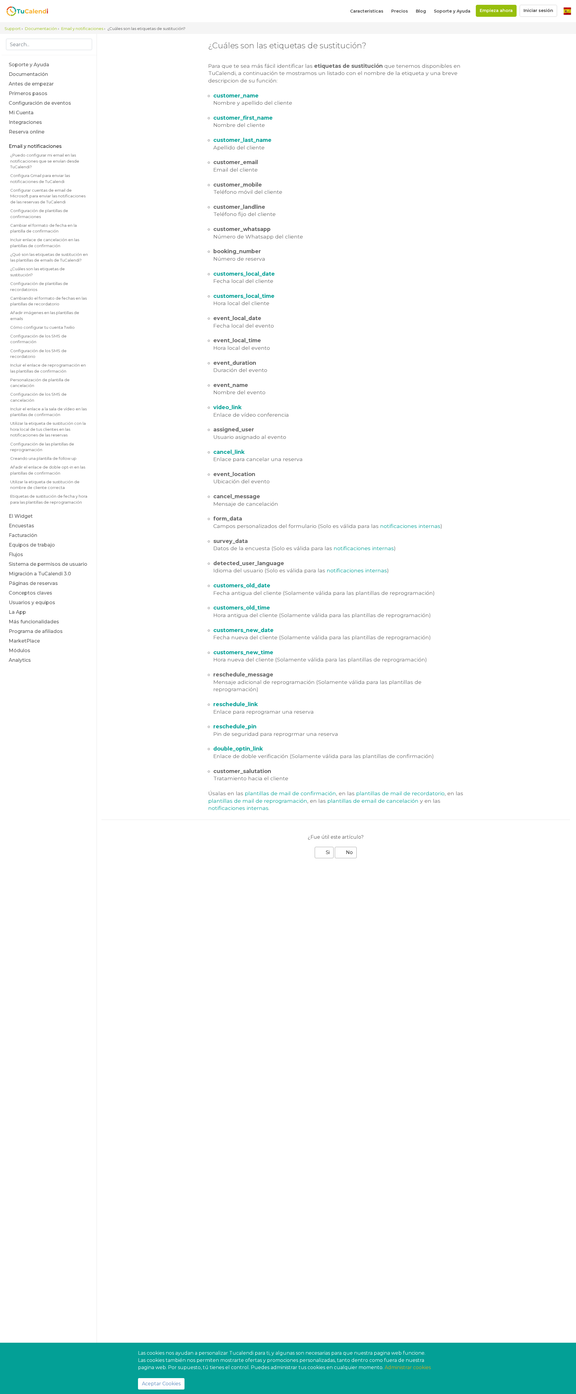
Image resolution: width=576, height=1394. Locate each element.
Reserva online (26, 132)
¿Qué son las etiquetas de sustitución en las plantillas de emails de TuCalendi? (49, 257)
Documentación (28, 74)
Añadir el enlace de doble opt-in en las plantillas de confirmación (47, 470)
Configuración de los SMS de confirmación (38, 339)
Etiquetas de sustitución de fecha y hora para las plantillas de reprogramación (48, 499)
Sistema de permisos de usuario (48, 564)
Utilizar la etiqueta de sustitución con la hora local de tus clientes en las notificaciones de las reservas (48, 429)
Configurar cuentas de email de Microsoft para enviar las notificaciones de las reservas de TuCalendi (48, 196)
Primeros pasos (28, 93)
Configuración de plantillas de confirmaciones (39, 213)
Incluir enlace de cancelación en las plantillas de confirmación (44, 242)
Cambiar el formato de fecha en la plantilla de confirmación (43, 228)
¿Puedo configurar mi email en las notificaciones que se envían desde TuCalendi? (44, 161)
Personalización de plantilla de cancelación (40, 382)
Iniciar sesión (538, 10)
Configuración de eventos (40, 103)
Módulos (19, 650)
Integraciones (25, 122)
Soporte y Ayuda (452, 11)
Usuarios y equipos (32, 602)
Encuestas (21, 526)
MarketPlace (24, 641)
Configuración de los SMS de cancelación (38, 397)
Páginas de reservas (33, 583)
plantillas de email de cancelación (372, 801)
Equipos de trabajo (32, 545)
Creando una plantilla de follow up (43, 458)
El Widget (21, 516)
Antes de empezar (31, 84)
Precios (399, 11)
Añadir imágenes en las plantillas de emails (44, 315)
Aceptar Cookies (161, 1384)
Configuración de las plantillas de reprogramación (42, 447)
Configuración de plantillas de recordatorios (39, 286)
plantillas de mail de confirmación (290, 793)
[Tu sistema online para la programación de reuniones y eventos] (24, 11)
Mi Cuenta (21, 112)
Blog (421, 11)
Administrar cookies (408, 1367)
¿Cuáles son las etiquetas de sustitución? (37, 271)
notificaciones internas (410, 526)
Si (327, 852)
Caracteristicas (366, 11)
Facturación (23, 535)
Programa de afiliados (36, 631)
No (349, 852)
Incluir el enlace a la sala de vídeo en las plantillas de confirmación (48, 411)
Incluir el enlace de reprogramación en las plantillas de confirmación (48, 368)
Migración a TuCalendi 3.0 (40, 574)
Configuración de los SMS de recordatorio (38, 353)
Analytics (20, 660)
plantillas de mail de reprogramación (257, 801)
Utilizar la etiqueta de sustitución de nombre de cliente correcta (45, 484)
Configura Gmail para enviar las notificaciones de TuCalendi (40, 178)
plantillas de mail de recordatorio (400, 793)
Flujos (16, 554)
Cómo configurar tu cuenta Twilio (42, 327)
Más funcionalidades (34, 622)
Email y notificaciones (35, 146)
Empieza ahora (496, 10)
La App (17, 612)
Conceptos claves (30, 593)
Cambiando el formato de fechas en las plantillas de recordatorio (48, 301)
